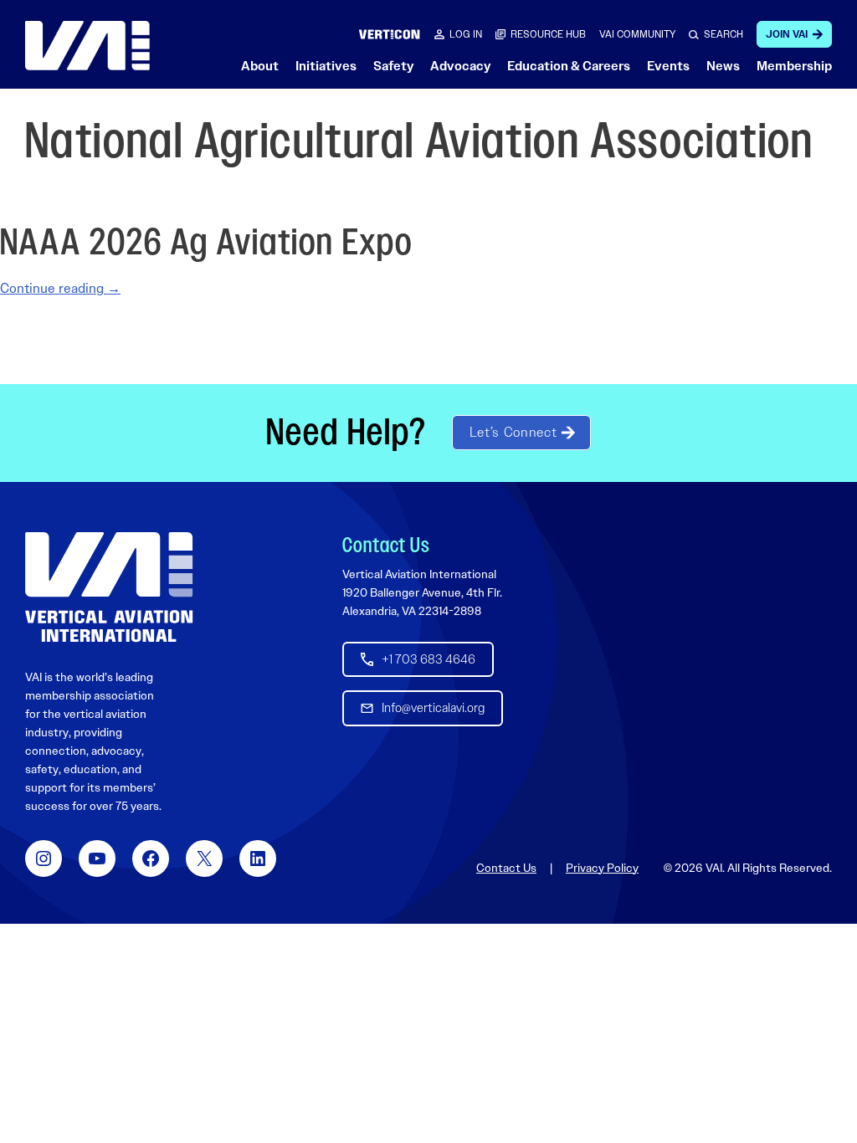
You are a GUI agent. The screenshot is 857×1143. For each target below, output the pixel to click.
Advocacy (460, 66)
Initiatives (326, 66)
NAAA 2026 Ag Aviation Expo (206, 243)
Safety (393, 66)
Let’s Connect (513, 432)
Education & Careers (568, 66)
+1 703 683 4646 (428, 659)
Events (668, 66)
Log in (465, 34)
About (260, 66)
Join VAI (787, 34)
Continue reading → (60, 288)
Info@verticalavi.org (433, 708)
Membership (794, 66)
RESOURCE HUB (548, 34)
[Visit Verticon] (389, 33)
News (723, 66)
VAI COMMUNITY (637, 34)
